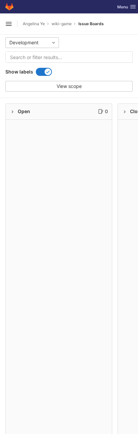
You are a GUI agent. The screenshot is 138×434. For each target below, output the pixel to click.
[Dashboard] (9, 7)
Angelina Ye (34, 23)
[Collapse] (12, 112)
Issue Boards (91, 23)
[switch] (44, 72)
